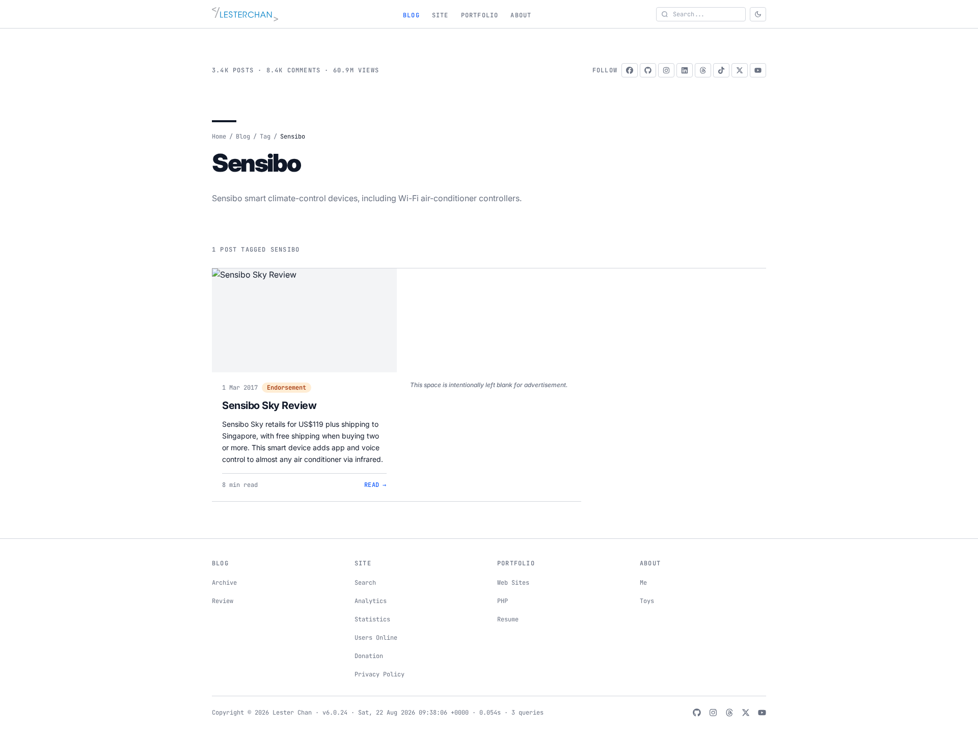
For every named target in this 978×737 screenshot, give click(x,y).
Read (375, 485)
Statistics (372, 619)
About (520, 15)
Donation (369, 656)
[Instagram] (666, 70)
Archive (224, 583)
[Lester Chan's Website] (245, 14)
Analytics (371, 601)
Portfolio (480, 15)
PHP (502, 601)
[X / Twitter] (739, 70)
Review (222, 601)
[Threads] (703, 70)
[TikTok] (721, 70)
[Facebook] (629, 70)
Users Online (376, 638)
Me (643, 583)
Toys (647, 601)
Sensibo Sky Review (269, 405)
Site (440, 15)
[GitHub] (648, 70)
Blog (411, 15)
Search (365, 583)
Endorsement (286, 388)
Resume (508, 619)
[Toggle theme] (758, 14)
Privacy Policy (379, 674)
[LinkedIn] (684, 70)
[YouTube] (758, 70)
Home (219, 136)
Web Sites (513, 583)
